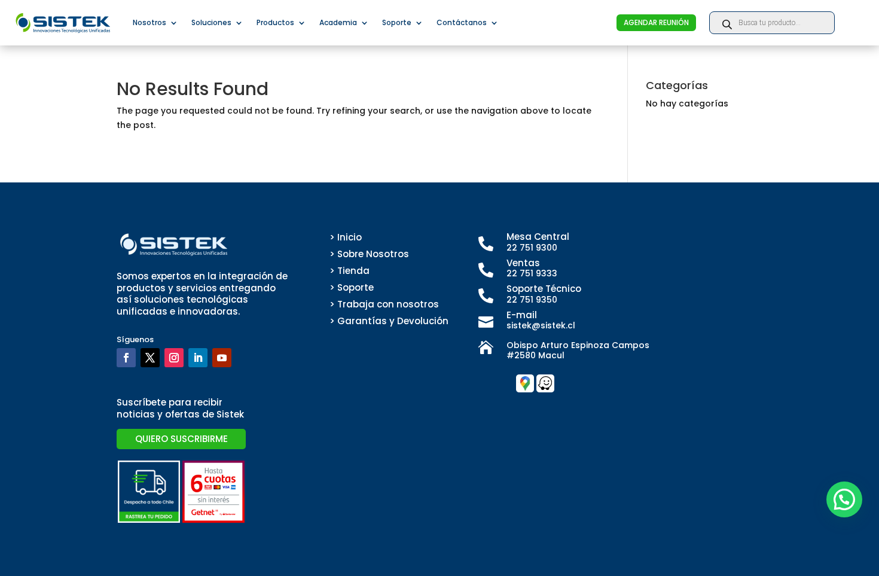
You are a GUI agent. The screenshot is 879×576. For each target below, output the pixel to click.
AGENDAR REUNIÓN (656, 22)
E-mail (521, 315)
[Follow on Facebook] (126, 357)
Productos (275, 22)
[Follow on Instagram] (174, 357)
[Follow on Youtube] (221, 357)
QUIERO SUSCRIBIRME (181, 438)
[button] (844, 499)
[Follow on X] (150, 357)
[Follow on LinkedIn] (197, 357)
